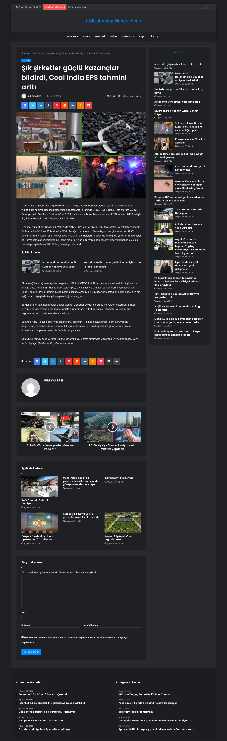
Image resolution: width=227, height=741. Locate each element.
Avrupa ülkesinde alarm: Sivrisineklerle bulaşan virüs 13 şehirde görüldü (190, 185)
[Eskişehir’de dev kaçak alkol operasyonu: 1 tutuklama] (39, 522)
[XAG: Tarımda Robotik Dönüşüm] (39, 486)
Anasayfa (72, 36)
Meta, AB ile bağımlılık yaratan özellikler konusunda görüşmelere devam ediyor (81, 481)
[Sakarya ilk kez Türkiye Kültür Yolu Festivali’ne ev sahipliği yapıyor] (163, 128)
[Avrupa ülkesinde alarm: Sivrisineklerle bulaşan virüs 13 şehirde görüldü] (163, 186)
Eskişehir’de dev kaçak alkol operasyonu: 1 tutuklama (38, 538)
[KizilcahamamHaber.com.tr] (113, 21)
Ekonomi (100, 36)
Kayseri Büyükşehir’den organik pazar (118, 538)
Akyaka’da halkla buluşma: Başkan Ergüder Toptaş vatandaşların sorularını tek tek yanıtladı (190, 246)
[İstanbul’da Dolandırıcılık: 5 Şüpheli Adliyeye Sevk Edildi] (31, 266)
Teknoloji (128, 36)
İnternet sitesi (91, 625)
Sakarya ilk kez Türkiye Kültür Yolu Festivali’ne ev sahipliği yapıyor (189, 127)
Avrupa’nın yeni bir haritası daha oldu (177, 101)
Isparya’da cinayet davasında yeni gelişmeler (186, 265)
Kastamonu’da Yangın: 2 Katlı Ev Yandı (190, 168)
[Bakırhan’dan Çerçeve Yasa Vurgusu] (163, 229)
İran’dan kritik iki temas (119, 478)
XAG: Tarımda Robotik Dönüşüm (35, 502)
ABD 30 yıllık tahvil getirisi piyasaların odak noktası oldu (81, 515)
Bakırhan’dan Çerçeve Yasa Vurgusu (188, 226)
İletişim (156, 36)
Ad (23, 612)
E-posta (26, 625)
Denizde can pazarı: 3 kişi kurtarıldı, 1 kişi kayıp (92, 7)
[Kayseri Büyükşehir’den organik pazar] (123, 522)
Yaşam (143, 36)
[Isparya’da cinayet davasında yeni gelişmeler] (163, 266)
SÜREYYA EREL (34, 96)
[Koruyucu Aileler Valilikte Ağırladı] (163, 144)
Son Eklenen (180, 52)
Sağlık (113, 36)
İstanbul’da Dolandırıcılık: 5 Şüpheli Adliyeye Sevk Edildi (189, 77)
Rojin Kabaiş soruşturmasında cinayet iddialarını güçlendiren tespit (177, 333)
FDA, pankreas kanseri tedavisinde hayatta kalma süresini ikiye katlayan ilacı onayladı (177, 281)
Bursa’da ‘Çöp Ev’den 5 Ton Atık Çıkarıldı (178, 64)
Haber (86, 36)
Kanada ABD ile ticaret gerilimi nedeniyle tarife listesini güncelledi (179, 198)
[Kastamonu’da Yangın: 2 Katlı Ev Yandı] (163, 171)
